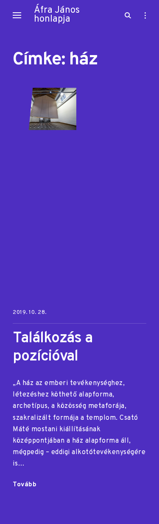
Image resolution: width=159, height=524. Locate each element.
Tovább (24, 485)
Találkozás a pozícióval (52, 347)
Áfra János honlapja (57, 15)
